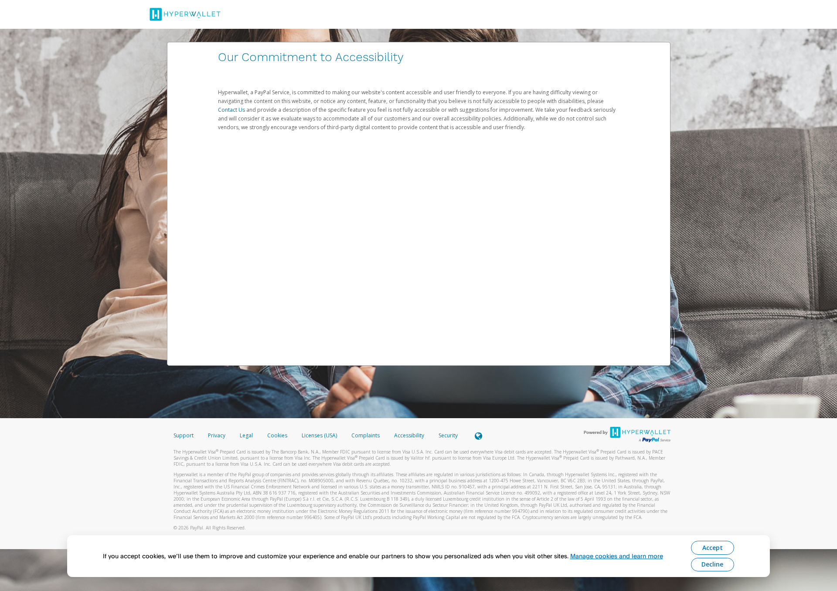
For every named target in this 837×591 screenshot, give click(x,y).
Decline (712, 564)
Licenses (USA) (320, 435)
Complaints (366, 435)
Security (448, 435)
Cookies (277, 435)
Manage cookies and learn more (616, 556)
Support (184, 435)
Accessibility (409, 435)
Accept (712, 547)
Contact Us (232, 109)
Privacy (216, 435)
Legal (246, 435)
